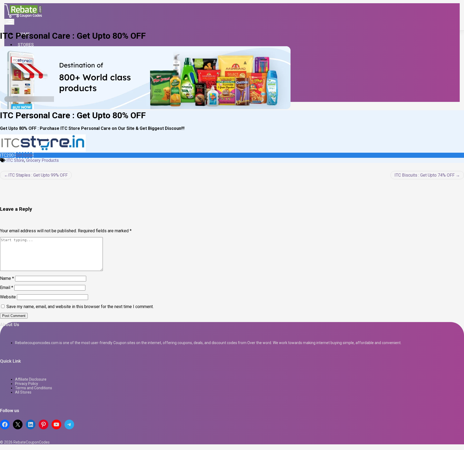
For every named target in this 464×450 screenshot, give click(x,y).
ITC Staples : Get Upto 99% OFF (38, 175)
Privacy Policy (26, 383)
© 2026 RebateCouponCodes (25, 442)
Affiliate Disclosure (30, 379)
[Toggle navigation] (9, 22)
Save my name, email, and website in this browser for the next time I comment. (80, 306)
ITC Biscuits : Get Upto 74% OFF (424, 175)
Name (7, 278)
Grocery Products (42, 160)
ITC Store (15, 160)
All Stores (23, 392)
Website (8, 296)
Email (6, 287)
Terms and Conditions (33, 388)
